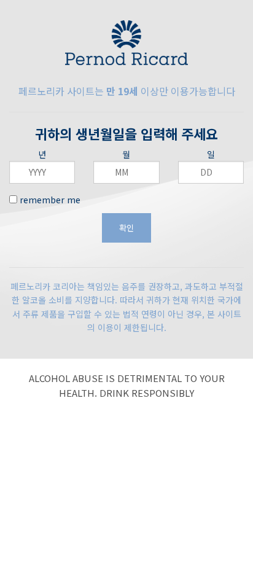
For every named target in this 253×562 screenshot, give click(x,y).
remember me (48, 199)
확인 (126, 227)
